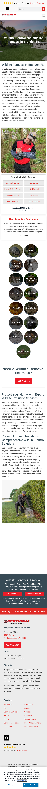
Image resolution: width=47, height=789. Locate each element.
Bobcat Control (13, 195)
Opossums (8, 727)
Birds (6, 716)
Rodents (27, 716)
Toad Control (34, 195)
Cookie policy (22, 780)
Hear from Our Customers (23, 219)
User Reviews (37, 3)
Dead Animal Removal (32, 723)
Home (4, 598)
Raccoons (28, 705)
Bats (5, 708)
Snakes (27, 708)
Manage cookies (14, 785)
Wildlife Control (30, 719)
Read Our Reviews (34, 594)
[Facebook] (7, 8)
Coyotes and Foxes (11, 723)
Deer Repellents (34, 202)
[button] (43, 15)
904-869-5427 (23, 210)
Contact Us (12, 594)
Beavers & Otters (10, 712)
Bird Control (34, 189)
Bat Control (34, 183)
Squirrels (27, 712)
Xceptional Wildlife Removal (23, 208)
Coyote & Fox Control (13, 202)
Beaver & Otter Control (12, 189)
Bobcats (7, 719)
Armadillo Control (12, 183)
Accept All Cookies (30, 785)
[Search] (43, 9)
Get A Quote (23, 381)
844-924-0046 (12, 645)
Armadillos (8, 705)
